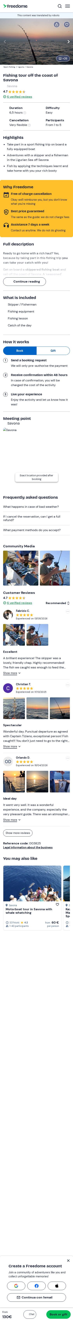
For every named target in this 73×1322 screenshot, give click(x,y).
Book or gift (58, 1314)
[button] (29, 1314)
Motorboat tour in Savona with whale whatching (29, 911)
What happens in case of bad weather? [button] (31, 507)
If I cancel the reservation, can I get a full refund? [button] (31, 518)
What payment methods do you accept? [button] (32, 530)
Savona (12, 86)
